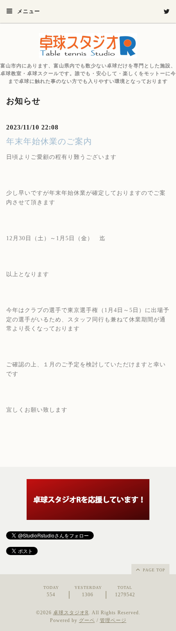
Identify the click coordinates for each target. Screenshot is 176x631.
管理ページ (113, 620)
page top (153, 570)
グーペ (87, 620)
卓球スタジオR (71, 612)
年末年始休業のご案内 (49, 141)
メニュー (28, 11)
